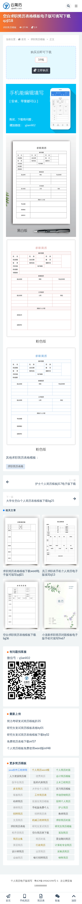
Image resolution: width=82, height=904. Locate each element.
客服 (57, 900)
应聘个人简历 (63, 801)
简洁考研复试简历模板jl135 (24, 721)
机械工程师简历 (40, 820)
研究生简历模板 (63, 826)
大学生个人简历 (40, 789)
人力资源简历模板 (18, 777)
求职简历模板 (9, 27)
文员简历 (18, 820)
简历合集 (18, 839)
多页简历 (18, 789)
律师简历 (18, 807)
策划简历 (63, 832)
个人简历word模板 (40, 771)
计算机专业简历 (63, 845)
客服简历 (18, 795)
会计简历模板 (63, 776)
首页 (23, 39)
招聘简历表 (41, 814)
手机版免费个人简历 (40, 808)
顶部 (73, 900)
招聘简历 (18, 814)
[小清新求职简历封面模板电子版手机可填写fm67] (60, 605)
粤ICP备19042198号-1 (46, 881)
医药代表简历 (40, 782)
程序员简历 (18, 832)
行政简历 (40, 845)
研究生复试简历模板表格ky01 (25, 728)
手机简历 (24, 900)
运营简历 (40, 851)
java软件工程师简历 (18, 771)
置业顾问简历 (63, 839)
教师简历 (63, 814)
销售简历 (63, 857)
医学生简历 (18, 782)
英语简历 (18, 845)
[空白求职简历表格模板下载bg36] (21, 605)
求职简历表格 (15, 466)
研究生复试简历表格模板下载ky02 (28, 734)
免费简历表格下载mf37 (21, 741)
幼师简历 (18, 801)
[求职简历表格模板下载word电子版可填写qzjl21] (21, 541)
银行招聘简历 (40, 857)
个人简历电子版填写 (21, 881)
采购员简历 (63, 851)
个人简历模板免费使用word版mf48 (29, 748)
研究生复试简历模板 (40, 827)
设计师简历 (18, 851)
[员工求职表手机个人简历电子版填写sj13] (60, 541)
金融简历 (18, 857)
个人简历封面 (63, 770)
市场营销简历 (63, 795)
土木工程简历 (63, 782)
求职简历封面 (63, 820)
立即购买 (42, 70)
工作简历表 (41, 795)
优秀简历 (40, 776)
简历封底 (40, 839)
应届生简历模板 (40, 801)
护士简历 (63, 807)
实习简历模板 (63, 789)
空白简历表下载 (40, 832)
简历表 (41, 900)
